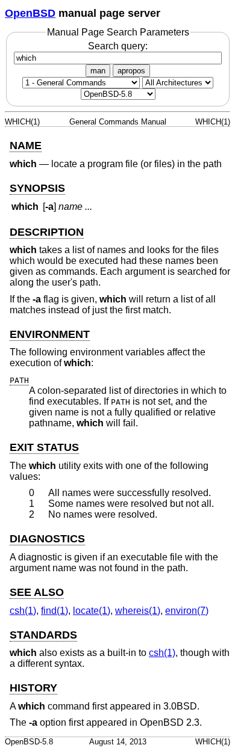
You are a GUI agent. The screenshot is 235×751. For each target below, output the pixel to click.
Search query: (118, 46)
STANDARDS (43, 635)
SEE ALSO (37, 592)
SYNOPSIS (37, 188)
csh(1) (23, 610)
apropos (131, 70)
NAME (26, 145)
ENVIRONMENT (50, 334)
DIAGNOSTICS (47, 539)
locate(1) (91, 610)
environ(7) (186, 610)
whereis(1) (137, 610)
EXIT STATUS (44, 447)
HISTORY (33, 688)
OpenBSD (30, 13)
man (97, 70)
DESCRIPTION (47, 232)
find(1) (54, 610)
